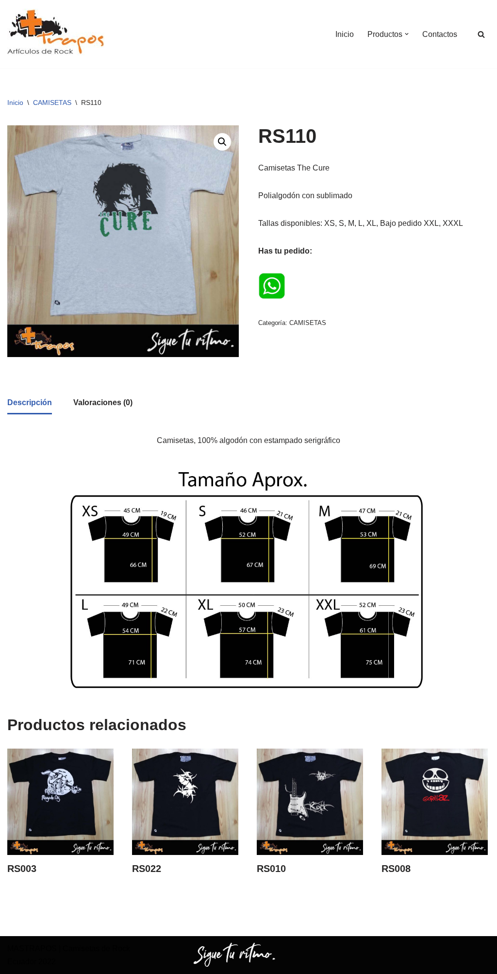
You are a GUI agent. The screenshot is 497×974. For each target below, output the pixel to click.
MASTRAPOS (32, 948)
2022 (46, 961)
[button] (407, 34)
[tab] (29, 403)
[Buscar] (481, 34)
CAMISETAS (52, 102)
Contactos (439, 34)
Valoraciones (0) (103, 402)
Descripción (29, 402)
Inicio (344, 34)
